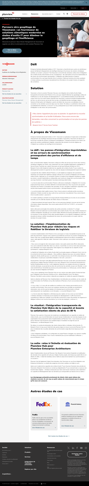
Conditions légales (15, 483)
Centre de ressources (51, 458)
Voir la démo (12, 51)
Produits (27, 452)
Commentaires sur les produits (53, 456)
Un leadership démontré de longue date (54, 451)
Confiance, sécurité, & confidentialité (10, 459)
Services (27, 457)
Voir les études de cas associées (11, 94)
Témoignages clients (51, 453)
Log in (83, 8)
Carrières (4, 454)
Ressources (34, 14)
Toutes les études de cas (12, 18)
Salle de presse (50, 464)
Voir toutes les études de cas (58, 436)
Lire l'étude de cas (38, 427)
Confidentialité (24, 483)
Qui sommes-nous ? (47, 14)
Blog (48, 462)
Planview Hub (6, 91)
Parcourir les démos (79, 14)
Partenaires (62, 8)
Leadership (4, 452)
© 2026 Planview (6, 483)
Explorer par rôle (30, 469)
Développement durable (7, 461)
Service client (73, 8)
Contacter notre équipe (77, 454)
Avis (54, 468)
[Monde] (67, 14)
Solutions (24, 14)
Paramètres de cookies (33, 483)
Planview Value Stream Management (12, 100)
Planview (8, 14)
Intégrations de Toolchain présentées (30, 463)
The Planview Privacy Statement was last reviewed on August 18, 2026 (76, 476)
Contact (58, 14)
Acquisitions (6, 474)
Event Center (50, 460)
